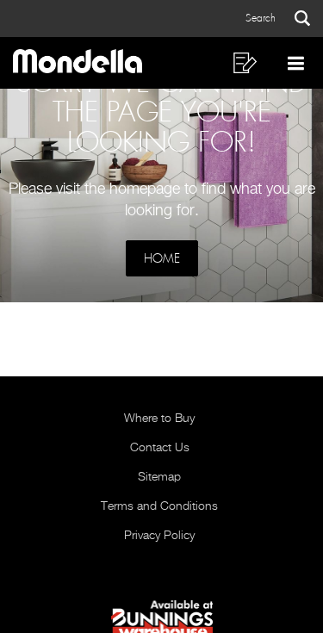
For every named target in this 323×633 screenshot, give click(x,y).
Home (162, 258)
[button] (278, 18)
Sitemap (159, 477)
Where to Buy (159, 419)
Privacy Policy (159, 536)
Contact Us (159, 448)
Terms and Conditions (159, 506)
